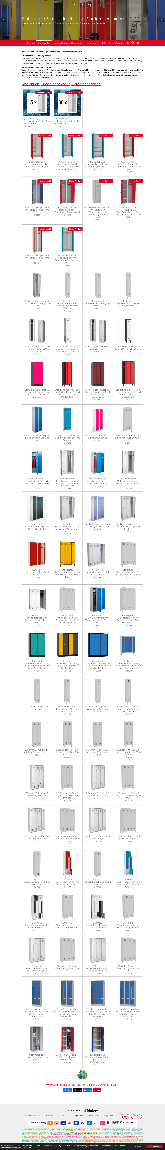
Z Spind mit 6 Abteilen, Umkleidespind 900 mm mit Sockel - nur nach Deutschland (98, 1012)
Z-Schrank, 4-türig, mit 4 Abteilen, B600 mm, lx (97, 751)
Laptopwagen (81, 1138)
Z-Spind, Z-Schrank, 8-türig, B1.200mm (106, 1129)
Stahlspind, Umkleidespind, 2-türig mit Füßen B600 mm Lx (128, 437)
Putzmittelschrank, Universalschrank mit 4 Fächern (37, 1057)
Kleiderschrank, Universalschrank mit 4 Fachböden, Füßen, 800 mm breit (128, 165)
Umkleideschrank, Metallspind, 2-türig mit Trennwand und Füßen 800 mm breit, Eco (67, 482)
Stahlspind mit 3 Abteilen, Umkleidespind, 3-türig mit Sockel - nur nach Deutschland (97, 393)
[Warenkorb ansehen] (137, 43)
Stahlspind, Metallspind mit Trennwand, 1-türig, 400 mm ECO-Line (36, 348)
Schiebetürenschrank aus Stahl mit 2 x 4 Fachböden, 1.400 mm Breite (126, 1138)
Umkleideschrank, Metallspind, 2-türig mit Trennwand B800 (89, 1128)
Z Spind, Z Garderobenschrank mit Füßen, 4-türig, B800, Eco (67, 925)
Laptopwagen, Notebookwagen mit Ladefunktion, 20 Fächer (126, 1140)
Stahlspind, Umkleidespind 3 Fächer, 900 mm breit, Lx (98, 525)
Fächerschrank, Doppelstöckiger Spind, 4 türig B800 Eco (44, 1133)
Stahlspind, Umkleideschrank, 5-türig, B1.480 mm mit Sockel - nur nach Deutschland (98, 664)
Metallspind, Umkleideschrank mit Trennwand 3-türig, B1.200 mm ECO (36, 619)
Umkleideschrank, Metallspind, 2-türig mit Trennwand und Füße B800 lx (128, 482)
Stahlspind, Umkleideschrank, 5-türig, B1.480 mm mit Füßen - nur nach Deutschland (128, 664)
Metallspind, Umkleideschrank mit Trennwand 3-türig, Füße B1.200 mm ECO (67, 619)
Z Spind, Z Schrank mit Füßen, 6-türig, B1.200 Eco (67, 967)
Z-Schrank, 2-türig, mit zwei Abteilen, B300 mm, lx (98, 707)
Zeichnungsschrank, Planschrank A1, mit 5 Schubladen (97, 1138)
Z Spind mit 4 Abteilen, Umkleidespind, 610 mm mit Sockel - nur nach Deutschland (37, 1012)
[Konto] (127, 43)
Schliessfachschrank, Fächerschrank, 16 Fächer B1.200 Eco (68, 1135)
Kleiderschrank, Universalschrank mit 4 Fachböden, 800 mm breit (97, 164)
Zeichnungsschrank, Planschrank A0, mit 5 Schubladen (38, 1138)
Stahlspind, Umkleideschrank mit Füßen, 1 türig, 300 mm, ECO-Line (67, 304)
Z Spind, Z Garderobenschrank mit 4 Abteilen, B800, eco (37, 925)
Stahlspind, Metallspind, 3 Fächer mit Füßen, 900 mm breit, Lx (128, 526)
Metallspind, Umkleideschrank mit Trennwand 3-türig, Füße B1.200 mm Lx (128, 619)
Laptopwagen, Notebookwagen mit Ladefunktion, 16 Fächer (97, 1140)
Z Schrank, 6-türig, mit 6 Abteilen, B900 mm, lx (97, 794)
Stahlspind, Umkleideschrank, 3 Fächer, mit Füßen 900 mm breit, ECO (67, 527)
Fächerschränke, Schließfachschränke (60, 1143)
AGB (64, 1116)
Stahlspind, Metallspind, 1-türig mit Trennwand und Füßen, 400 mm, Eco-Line (67, 348)
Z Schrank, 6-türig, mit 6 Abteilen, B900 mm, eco (36, 794)
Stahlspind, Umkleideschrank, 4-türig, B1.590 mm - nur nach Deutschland (67, 664)
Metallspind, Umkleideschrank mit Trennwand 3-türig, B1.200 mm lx (97, 619)
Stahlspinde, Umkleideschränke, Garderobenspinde (61, 84)
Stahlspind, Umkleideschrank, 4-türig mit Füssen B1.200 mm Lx (128, 572)
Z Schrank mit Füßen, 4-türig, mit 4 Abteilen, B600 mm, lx (128, 752)
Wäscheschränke (98, 1143)
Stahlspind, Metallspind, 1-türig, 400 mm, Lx (97, 347)
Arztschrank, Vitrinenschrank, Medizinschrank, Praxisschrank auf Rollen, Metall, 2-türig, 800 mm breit (51, 1141)
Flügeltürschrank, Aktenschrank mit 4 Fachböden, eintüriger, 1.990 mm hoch (66, 1136)
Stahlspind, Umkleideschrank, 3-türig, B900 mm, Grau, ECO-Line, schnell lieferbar (123, 1128)
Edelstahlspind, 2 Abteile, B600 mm (134, 1141)
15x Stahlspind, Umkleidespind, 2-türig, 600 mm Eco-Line (36, 121)
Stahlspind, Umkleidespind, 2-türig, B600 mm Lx (98, 436)
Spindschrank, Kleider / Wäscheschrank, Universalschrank (67, 1057)
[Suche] (132, 42)
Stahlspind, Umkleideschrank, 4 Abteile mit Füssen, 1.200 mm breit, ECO (67, 573)
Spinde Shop (62, 1133)
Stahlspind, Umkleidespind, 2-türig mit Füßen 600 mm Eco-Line (67, 437)
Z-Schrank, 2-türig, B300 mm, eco (36, 707)
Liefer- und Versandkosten (31, 1116)
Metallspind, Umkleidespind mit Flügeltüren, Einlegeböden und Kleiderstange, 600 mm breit (97, 212)
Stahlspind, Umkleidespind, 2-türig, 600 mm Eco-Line (37, 436)
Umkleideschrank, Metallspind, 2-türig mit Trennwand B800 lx (98, 481)
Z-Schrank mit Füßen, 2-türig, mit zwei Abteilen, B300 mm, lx (128, 708)
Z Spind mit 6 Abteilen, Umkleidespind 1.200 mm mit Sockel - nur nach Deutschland (128, 1012)
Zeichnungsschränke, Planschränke (36, 1136)
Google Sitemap (108, 1116)
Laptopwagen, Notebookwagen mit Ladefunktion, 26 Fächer (38, 1140)
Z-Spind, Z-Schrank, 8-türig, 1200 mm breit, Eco (37, 837)
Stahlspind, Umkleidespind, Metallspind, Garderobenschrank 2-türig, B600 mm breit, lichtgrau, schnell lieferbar (48, 1128)
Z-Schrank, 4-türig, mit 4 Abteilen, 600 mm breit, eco (36, 751)
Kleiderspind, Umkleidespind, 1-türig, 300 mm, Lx (98, 303)
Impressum (79, 1116)
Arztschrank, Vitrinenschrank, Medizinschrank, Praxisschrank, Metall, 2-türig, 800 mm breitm (101, 1141)
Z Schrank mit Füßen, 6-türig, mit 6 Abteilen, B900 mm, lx (128, 795)
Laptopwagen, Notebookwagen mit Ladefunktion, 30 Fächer (69, 1140)
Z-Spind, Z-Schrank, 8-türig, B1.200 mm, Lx (98, 837)
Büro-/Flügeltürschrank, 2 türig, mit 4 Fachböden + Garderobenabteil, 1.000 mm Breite (45, 1137)
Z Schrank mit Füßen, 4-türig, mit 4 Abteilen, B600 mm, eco (67, 752)
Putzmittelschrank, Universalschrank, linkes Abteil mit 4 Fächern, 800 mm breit (37, 165)
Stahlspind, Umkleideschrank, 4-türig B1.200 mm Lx (98, 572)
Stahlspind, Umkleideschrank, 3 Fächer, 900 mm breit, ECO (37, 526)
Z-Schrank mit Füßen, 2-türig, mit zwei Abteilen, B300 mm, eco (67, 708)
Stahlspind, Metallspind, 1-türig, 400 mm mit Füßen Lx (128, 347)
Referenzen (93, 1116)
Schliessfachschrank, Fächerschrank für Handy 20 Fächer (129, 1129)
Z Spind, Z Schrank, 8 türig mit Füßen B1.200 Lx (128, 837)
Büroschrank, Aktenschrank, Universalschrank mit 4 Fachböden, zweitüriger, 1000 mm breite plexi (92, 1137)
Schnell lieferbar (92, 1129)
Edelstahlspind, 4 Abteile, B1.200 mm (66, 1130)
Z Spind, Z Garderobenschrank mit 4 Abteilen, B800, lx (97, 925)
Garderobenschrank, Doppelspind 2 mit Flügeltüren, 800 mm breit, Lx (67, 259)
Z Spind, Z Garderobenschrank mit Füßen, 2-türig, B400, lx (128, 881)
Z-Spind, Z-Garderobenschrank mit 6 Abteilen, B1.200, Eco (37, 968)
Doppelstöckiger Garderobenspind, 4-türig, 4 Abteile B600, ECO (63, 1132)
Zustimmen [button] (155, 1147)
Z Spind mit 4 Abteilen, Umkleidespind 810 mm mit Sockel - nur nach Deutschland (67, 1012)
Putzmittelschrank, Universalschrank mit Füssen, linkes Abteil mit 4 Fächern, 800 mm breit (67, 165)
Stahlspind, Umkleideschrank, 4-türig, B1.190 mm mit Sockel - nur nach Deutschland (37, 664)
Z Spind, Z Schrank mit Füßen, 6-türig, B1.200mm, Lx (128, 968)
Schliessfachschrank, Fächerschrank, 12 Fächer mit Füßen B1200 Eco (115, 1133)
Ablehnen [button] (137, 1147)
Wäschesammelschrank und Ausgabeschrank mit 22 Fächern (36, 1143)
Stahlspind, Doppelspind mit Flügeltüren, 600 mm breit (37, 209)
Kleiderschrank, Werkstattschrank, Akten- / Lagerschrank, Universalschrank (98, 1058)
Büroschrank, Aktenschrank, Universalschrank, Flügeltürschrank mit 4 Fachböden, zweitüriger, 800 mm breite (115, 1136)
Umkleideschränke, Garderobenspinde (88, 1132)
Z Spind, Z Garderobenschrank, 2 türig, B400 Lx (97, 881)
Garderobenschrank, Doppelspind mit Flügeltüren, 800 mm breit (67, 209)
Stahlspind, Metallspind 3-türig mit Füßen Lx (85, 1130)
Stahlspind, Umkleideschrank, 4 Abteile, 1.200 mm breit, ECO (36, 572)
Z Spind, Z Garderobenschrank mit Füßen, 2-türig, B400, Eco (67, 881)
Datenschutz (50, 1116)
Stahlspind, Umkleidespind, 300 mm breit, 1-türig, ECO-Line (37, 303)
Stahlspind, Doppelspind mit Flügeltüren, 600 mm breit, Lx (37, 257)
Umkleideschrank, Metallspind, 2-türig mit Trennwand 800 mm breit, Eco (36, 482)
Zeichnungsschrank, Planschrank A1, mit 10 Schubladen (64, 1138)
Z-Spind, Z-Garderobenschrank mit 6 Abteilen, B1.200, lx (97, 968)
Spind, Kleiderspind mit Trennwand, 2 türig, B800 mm (81, 1143)
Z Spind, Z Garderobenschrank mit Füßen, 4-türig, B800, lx (128, 925)
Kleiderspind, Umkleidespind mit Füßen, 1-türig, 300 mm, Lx (128, 303)
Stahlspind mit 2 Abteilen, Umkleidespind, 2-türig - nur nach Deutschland (37, 392)
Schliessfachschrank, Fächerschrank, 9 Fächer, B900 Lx (82, 1133)
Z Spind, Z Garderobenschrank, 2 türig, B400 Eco (37, 881)
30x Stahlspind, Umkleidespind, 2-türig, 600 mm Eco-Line (67, 121)
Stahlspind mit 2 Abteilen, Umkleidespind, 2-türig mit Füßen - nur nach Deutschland (67, 393)
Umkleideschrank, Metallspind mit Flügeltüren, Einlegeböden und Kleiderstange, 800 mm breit (128, 212)
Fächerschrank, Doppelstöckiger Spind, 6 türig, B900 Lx (110, 1132)
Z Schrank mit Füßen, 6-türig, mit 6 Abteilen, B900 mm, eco (67, 795)
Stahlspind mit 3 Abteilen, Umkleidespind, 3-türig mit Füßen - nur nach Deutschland (128, 393)
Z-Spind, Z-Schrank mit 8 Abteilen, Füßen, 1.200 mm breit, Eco (67, 838)
